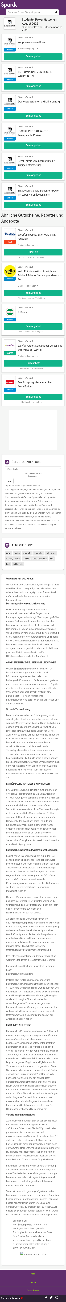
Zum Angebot (33, 56)
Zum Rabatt (33, 363)
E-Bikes (22, 312)
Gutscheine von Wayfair (33, 368)
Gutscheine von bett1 (33, 402)
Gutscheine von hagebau (33, 332)
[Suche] (56, 12)
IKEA (8, 553)
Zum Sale (33, 252)
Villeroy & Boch (13, 558)
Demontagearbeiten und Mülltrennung (39, 101)
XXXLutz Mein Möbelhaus (35, 558)
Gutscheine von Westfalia (33, 257)
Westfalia (38, 553)
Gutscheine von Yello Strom (33, 298)
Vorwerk (26, 553)
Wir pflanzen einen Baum (31, 42)
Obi (52, 558)
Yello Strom (51, 553)
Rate (9, 481)
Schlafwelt (18, 564)
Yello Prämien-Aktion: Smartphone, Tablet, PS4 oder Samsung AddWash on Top (40, 275)
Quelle (17, 553)
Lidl (8, 564)
